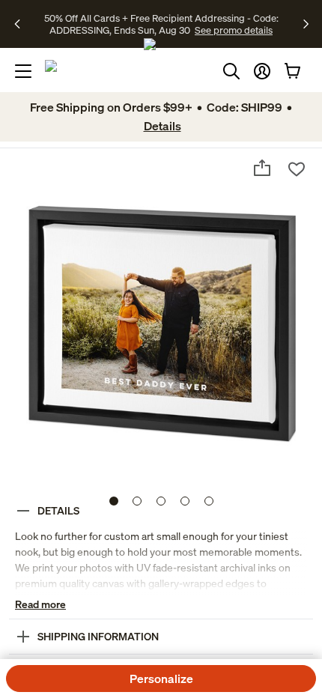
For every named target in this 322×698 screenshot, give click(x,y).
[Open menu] (23, 71)
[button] (262, 71)
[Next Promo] (306, 23)
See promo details (234, 30)
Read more (40, 604)
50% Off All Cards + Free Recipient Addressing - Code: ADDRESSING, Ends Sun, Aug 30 (161, 24)
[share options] (262, 167)
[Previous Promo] (22, 23)
